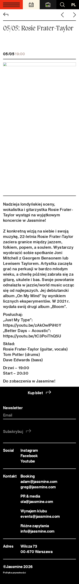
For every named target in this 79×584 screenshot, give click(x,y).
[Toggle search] (62, 4)
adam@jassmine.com (39, 481)
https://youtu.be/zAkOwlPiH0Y (32, 325)
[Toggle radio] (48, 4)
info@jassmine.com (38, 531)
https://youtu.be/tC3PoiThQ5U (32, 336)
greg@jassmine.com (38, 486)
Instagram (29, 450)
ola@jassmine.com (37, 501)
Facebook (29, 455)
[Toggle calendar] (31, 4)
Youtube (28, 461)
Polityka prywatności (14, 572)
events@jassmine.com (41, 516)
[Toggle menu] (11, 4)
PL (73, 4)
